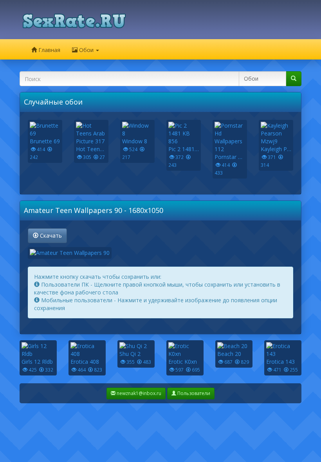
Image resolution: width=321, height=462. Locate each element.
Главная (48, 50)
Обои (86, 50)
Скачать (50, 235)
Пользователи (193, 393)
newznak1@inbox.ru (138, 393)
